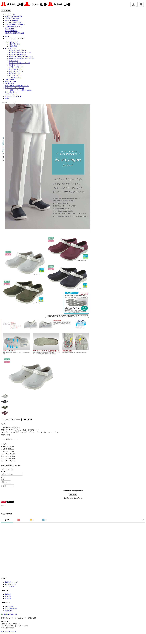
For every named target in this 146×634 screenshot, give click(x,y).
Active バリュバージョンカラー (20, 52)
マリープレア (13, 61)
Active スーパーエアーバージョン (20, 56)
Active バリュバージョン (17, 54)
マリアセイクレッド (16, 67)
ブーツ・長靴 (9, 79)
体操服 (7, 98)
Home (7, 36)
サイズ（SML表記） (9, 469)
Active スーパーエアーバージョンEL (21, 59)
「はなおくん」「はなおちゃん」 (21, 90)
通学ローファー (10, 81)
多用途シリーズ (14, 73)
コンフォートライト (16, 65)
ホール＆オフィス (11, 92)
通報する (3, 505)
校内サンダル (9, 84)
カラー (3, 479)
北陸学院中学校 (14, 44)
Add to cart (73, 494)
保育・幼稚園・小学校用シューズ (17, 86)
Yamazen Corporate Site (8, 631)
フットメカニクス (15, 77)
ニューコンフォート (16, 69)
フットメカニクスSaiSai (13, 96)
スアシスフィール (15, 75)
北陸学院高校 (13, 46)
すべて (7, 520)
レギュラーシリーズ (16, 71)
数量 (2, 486)
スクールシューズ (11, 42)
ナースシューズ (10, 48)
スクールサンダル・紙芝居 (14, 88)
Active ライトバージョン (17, 50)
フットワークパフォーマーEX (19, 63)
